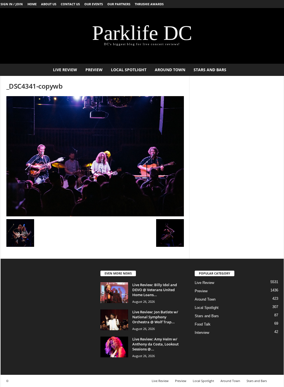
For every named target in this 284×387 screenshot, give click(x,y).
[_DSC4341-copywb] (95, 156)
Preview (94, 69)
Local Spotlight (128, 69)
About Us (48, 4)
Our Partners (118, 4)
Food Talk (203, 324)
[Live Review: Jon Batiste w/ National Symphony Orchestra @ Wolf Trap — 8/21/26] (114, 319)
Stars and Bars (210, 69)
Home (32, 4)
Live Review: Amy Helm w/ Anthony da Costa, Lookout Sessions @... (155, 344)
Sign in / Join (12, 4)
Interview (202, 332)
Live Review (65, 69)
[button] (275, 70)
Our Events (93, 4)
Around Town (170, 69)
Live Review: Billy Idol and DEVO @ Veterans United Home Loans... (154, 289)
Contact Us (70, 4)
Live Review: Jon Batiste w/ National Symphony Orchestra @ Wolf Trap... (155, 316)
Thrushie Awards (149, 4)
